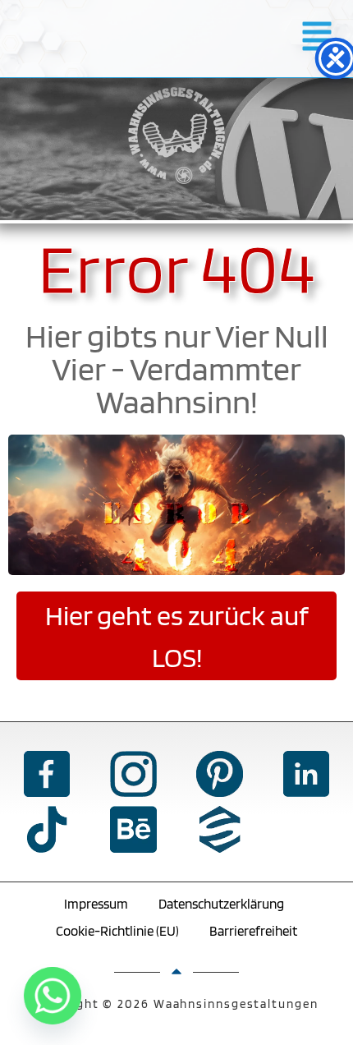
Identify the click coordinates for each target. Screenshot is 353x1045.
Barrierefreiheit (253, 931)
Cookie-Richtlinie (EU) (117, 931)
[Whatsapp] (52, 995)
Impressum (96, 903)
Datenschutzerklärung (221, 903)
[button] (317, 38)
